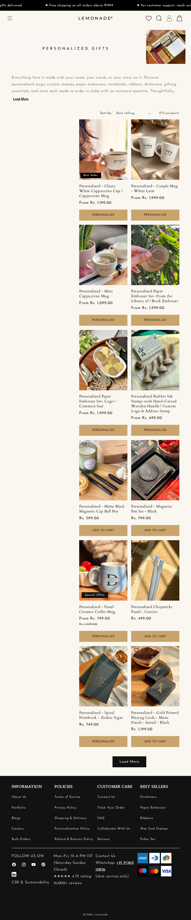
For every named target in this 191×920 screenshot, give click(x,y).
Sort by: (106, 113)
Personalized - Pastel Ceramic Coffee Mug (97, 609)
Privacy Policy (65, 807)
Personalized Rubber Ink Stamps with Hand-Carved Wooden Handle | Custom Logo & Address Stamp (154, 403)
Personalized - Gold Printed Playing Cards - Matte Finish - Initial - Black (155, 717)
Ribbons (146, 818)
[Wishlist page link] (149, 18)
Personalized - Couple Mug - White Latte (154, 189)
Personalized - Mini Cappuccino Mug (96, 294)
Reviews (103, 839)
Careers (18, 828)
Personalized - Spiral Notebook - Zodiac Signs (101, 715)
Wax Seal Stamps (154, 828)
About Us (19, 797)
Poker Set (147, 839)
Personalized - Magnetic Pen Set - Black (151, 509)
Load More (20, 99)
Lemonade (101, 914)
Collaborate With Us (113, 828)
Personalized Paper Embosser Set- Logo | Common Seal (97, 401)
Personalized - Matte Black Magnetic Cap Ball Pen (102, 509)
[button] (10, 18)
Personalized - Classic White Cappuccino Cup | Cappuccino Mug (100, 191)
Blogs (16, 818)
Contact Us (106, 797)
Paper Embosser (153, 807)
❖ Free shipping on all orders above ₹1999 (63, 5)
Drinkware (148, 797)
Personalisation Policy (72, 828)
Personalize (103, 215)
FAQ (101, 818)
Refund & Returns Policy (74, 839)
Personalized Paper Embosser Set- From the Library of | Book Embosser (154, 296)
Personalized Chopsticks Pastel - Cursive (151, 609)
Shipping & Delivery (70, 818)
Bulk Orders (21, 839)
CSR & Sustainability (30, 882)
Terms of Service (68, 797)
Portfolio (19, 807)
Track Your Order (111, 807)
